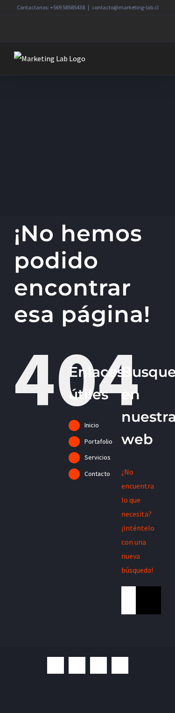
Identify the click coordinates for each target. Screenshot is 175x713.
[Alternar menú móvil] (157, 59)
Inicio (91, 425)
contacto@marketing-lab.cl (125, 7)
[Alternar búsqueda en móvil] (140, 59)
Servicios (97, 457)
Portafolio (98, 441)
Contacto (97, 473)
